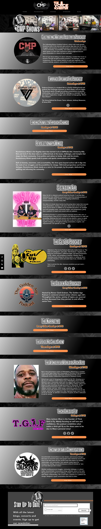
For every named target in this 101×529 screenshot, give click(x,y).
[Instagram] (2, 261)
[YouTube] (2, 268)
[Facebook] (2, 257)
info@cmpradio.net (82, 515)
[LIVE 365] (2, 264)
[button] (38, 11)
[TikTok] (73, 268)
